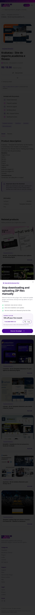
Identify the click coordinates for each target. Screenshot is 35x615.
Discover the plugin (16, 331)
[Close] (33, 282)
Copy (28, 321)
